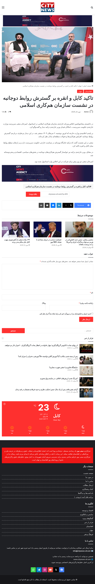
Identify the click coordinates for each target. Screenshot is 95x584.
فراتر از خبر (88, 522)
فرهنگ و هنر (88, 534)
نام (91, 293)
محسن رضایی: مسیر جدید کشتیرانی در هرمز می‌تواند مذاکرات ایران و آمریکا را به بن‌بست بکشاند (79, 242)
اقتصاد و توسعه (87, 510)
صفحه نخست (88, 473)
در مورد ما (89, 477)
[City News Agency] (47, 7)
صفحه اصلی (87, 86)
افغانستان (88, 91)
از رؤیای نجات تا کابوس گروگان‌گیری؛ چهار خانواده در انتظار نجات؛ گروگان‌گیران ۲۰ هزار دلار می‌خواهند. (41, 345)
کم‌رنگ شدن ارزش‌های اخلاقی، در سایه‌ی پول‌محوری (59, 378)
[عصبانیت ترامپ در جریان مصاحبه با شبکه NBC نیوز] (47, 229)
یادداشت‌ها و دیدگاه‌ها (85, 493)
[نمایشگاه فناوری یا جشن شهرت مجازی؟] (86, 370)
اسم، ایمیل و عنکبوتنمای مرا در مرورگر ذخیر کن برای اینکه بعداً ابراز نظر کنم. (65, 314)
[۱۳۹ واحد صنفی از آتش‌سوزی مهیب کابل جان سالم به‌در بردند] (16, 229)
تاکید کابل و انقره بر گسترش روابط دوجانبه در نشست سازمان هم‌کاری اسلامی (57, 186)
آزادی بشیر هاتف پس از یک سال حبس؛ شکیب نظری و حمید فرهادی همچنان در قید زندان (46, 389)
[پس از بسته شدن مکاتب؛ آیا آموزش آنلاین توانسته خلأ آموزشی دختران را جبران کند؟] (86, 359)
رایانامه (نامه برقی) (86, 303)
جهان (80, 86)
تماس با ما (89, 481)
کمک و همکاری (87, 489)
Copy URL (33, 194)
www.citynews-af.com (82, 559)
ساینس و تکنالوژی (86, 514)
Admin (86, 112)
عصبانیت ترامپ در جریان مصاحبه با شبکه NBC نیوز (48, 240)
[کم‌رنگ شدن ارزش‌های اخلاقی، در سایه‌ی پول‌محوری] (86, 381)
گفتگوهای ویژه (88, 518)
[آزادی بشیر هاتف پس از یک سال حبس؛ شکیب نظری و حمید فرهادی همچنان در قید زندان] (86, 393)
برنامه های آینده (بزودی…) (83, 497)
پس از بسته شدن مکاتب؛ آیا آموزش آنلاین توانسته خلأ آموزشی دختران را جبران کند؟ (48, 356)
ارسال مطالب (88, 485)
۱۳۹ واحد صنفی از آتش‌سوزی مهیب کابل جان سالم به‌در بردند (17, 240)
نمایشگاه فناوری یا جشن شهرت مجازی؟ (63, 367)
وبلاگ (44, 303)
